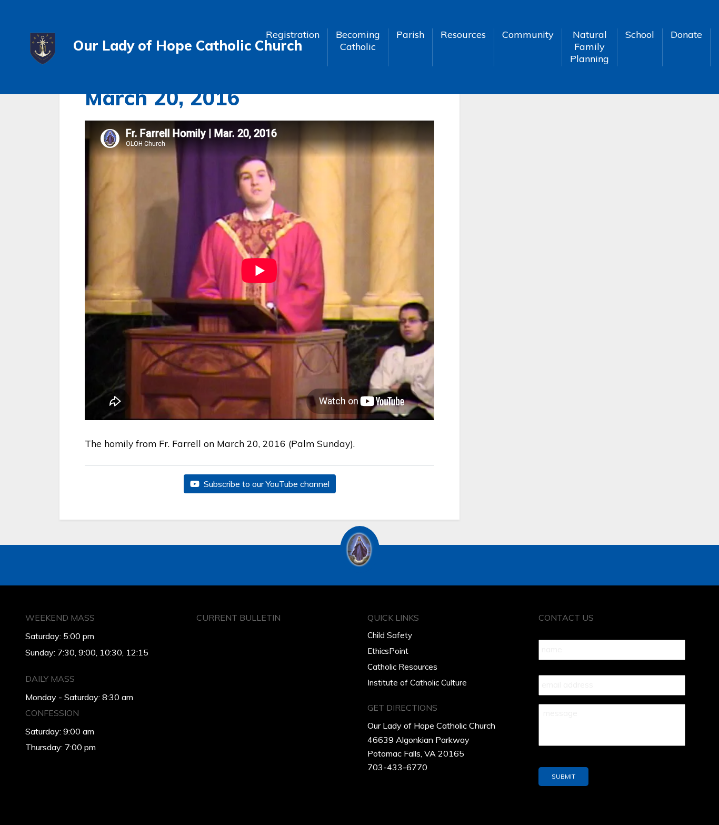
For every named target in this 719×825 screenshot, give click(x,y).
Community (528, 34)
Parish (410, 34)
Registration (292, 34)
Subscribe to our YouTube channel (265, 484)
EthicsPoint (387, 651)
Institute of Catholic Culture (417, 683)
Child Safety (389, 635)
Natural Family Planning (589, 46)
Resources (463, 34)
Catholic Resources (402, 667)
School (639, 34)
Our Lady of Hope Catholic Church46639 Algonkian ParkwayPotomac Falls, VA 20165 (431, 739)
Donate (686, 34)
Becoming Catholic (358, 40)
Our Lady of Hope (161, 45)
